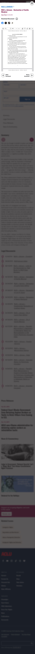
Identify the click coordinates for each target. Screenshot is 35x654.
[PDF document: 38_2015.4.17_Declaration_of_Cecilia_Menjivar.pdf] (17, 49)
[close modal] (32, 3)
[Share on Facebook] (2, 23)
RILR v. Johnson (7, 6)
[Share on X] (6, 23)
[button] (9, 23)
